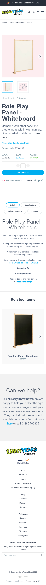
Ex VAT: (18, 155)
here (10, 423)
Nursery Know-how (23, 483)
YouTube (23, 527)
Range (29, 281)
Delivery (23, 503)
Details (12, 205)
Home (4, 22)
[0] (3, 98)
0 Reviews (21, 98)
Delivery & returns (15, 211)
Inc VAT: (5, 155)
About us (23, 474)
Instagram (23, 535)
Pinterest (23, 531)
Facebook (23, 522)
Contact (23, 498)
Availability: (34, 155)
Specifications (30, 205)
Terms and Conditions (14, 581)
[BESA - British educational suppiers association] (23, 462)
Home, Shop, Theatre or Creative (23, 263)
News (23, 479)
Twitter (23, 518)
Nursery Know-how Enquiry (23, 487)
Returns (23, 507)
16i (39, 581)
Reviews (34, 211)
